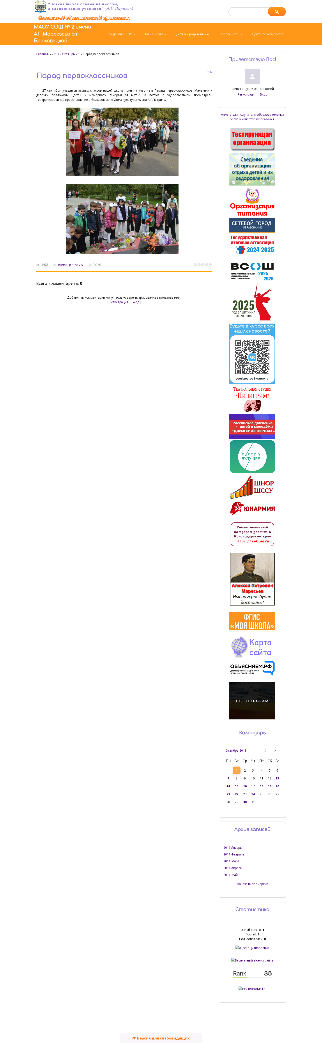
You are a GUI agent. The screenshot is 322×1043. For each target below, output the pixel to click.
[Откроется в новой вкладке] (252, 232)
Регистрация (118, 302)
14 (228, 786)
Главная (42, 54)
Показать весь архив (252, 884)
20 (277, 786)
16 (245, 786)
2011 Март (231, 861)
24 (253, 794)
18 (261, 786)
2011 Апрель (232, 868)
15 (236, 786)
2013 (55, 54)
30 (245, 802)
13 (277, 778)
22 (236, 794)
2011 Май (230, 875)
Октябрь (68, 54)
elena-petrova (70, 265)
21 (228, 794)
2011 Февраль (233, 854)
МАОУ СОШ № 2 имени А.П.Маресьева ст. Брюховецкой (62, 33)
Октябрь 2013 (236, 750)
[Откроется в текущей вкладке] (84, 21)
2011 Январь (232, 847)
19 (269, 786)
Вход (135, 302)
